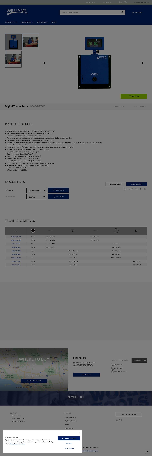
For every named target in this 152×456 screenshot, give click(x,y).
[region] (42, 441)
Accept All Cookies (69, 438)
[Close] (79, 432)
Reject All (69, 443)
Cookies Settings (69, 448)
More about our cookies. (17, 444)
